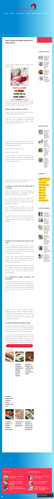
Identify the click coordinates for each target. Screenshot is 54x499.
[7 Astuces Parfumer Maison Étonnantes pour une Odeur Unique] (41, 142)
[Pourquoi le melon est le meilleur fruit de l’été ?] (6, 478)
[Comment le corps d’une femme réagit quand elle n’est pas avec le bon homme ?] (41, 256)
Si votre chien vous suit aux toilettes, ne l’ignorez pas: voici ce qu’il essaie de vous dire (47, 229)
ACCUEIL (6, 13)
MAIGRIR (41, 192)
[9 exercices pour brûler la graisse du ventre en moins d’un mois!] (41, 64)
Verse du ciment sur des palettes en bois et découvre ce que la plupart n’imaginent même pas (47, 240)
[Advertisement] (27, 24)
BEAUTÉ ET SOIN (20, 13)
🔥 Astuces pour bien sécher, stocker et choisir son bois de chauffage (16, 483)
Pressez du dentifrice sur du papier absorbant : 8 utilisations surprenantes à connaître (47, 134)
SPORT (41, 197)
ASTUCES (11, 13)
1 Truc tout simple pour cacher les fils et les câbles (47, 214)
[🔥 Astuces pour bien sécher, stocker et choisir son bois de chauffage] (6, 483)
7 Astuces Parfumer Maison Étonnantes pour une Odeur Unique (47, 143)
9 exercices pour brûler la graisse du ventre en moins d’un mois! (47, 65)
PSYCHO (46, 13)
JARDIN (42, 190)
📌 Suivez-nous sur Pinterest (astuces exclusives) (19, 345)
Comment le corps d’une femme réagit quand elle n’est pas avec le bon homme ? (47, 258)
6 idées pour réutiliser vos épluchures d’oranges (47, 72)
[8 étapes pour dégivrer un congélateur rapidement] (41, 58)
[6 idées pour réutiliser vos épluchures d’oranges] (41, 72)
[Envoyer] (49, 39)
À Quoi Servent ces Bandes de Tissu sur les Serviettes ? (46, 221)
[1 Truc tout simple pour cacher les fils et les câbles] (41, 214)
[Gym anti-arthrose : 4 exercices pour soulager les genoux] (41, 78)
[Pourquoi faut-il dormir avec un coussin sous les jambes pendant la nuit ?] (6, 488)
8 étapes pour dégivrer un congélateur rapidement (47, 58)
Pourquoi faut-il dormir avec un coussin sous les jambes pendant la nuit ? (17, 488)
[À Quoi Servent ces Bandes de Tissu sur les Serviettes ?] (41, 220)
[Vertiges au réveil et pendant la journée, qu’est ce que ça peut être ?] (41, 248)
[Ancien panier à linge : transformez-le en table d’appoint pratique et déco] (41, 150)
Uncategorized (43, 200)
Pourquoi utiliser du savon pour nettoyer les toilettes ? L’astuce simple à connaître (46, 162)
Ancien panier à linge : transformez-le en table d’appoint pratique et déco (47, 152)
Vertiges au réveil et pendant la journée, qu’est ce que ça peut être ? (47, 249)
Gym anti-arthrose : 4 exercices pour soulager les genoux (47, 79)
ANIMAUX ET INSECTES (36, 13)
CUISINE (28, 13)
